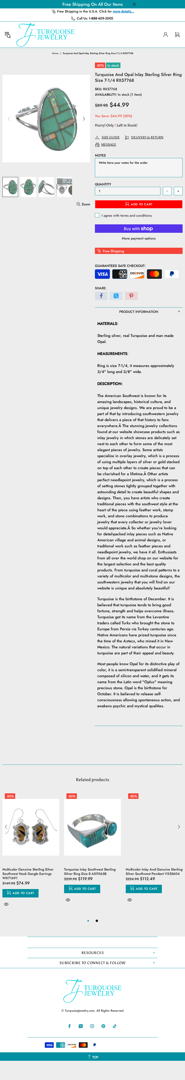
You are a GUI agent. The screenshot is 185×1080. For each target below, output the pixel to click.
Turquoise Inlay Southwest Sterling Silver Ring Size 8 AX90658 (90, 871)
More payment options (139, 238)
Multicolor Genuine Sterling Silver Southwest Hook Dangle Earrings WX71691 (27, 873)
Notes (100, 155)
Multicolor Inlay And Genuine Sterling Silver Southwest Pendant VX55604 (154, 871)
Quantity (103, 184)
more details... (123, 11)
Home (55, 53)
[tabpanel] (31, 854)
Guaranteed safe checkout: (120, 266)
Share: (100, 288)
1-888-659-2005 (101, 18)
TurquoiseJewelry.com (45, 35)
